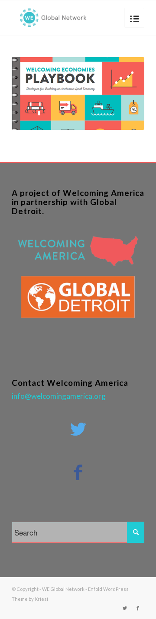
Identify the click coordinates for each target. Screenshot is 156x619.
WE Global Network (63, 589)
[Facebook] (137, 608)
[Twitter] (124, 608)
